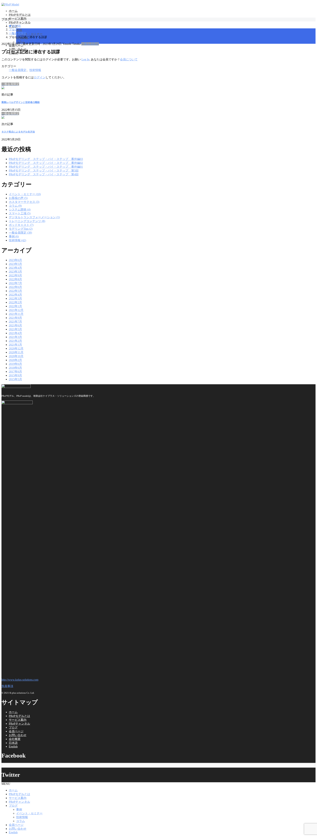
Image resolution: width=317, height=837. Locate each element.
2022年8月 (15, 279)
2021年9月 (15, 317)
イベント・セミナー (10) (25, 194)
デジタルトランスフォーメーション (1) (34, 217)
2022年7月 (15, 283)
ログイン (39, 77)
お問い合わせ (17, 735)
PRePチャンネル (19, 723)
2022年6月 (15, 287)
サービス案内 (17, 719)
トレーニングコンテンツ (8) (27, 221)
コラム (20, 41)
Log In (85, 59)
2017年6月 (15, 371)
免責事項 (7, 686)
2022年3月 (15, 298)
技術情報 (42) (17, 240)
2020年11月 (16, 352)
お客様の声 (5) (18, 198)
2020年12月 (16, 348)
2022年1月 (15, 306)
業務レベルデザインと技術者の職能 (20, 102)
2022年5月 (15, 290)
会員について (129, 59)
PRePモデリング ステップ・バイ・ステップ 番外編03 (46, 159)
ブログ (13, 727)
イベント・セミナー (29, 34)
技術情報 (35, 70)
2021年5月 (15, 329)
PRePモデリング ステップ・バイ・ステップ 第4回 (44, 174)
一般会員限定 (90, 43)
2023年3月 (15, 271)
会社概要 (15, 739)
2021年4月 (15, 333)
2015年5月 (15, 379)
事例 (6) (14, 236)
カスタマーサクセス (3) (24, 201)
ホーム (13, 712)
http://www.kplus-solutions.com (19, 679)
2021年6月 (15, 325)
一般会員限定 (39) (20, 232)
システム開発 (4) (19, 209)
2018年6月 (15, 367)
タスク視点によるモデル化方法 (18, 131)
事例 (19, 30)
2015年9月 (15, 375)
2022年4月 (15, 294)
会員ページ (16, 731)
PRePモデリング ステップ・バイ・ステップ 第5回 (44, 170)
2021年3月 (15, 336)
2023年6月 (15, 260)
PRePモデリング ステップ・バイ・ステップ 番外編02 (46, 162)
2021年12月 (16, 310)
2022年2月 (15, 302)
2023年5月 (15, 263)
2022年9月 (15, 275)
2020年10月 (16, 356)
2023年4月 (15, 267)
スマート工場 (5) (19, 213)
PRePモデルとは (19, 715)
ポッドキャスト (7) (21, 224)
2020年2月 (15, 360)
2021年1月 (15, 344)
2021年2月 (15, 340)
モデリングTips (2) (20, 228)
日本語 (13, 742)
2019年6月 (15, 363)
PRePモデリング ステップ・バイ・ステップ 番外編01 (46, 166)
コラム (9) (15, 205)
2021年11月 (16, 313)
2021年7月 (15, 321)
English (13, 746)
